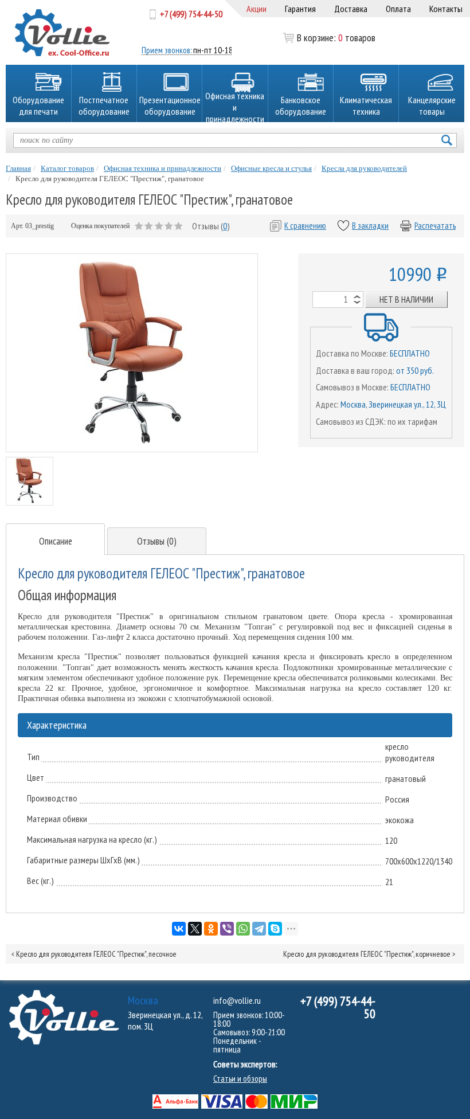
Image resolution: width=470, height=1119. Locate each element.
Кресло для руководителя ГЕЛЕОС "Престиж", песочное (96, 954)
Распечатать (435, 225)
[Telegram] (259, 929)
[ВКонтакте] (179, 929)
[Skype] (275, 929)
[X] (195, 929)
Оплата (398, 8)
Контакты (446, 8)
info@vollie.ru (237, 1000)
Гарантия (300, 8)
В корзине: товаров (320, 38)
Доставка (350, 8)
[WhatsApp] (243, 929)
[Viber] (227, 929)
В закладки (370, 225)
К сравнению (305, 225)
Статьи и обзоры (240, 1078)
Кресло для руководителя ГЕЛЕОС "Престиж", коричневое (367, 954)
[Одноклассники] (211, 929)
